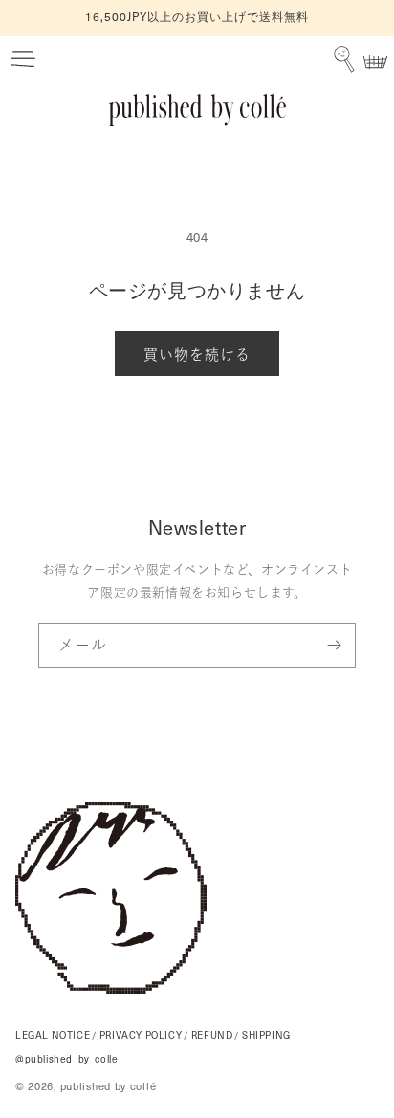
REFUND (212, 1035)
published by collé (108, 1086)
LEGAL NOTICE (52, 1035)
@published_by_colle (66, 1058)
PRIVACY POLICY (140, 1035)
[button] (23, 60)
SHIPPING (266, 1035)
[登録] (334, 645)
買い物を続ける (197, 353)
